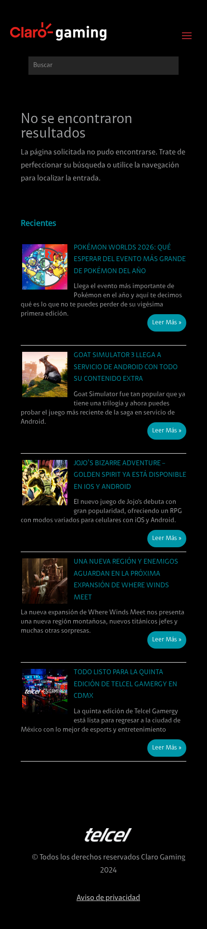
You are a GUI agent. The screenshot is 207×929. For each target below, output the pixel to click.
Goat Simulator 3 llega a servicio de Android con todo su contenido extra (126, 367)
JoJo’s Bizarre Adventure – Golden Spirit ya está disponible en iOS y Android (130, 475)
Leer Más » (166, 323)
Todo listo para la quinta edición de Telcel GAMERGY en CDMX (125, 684)
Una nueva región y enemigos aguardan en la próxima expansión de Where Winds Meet (126, 579)
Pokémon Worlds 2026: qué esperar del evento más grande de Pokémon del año (130, 259)
